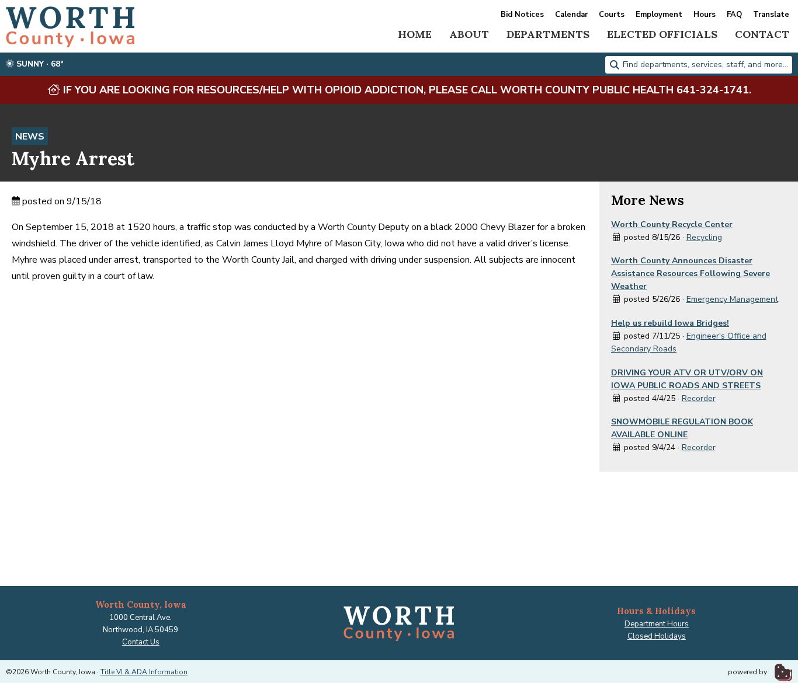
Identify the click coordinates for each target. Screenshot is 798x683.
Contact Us (140, 642)
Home (415, 34)
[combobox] (698, 65)
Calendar (571, 15)
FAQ (734, 15)
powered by (748, 672)
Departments (547, 34)
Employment (659, 15)
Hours (704, 15)
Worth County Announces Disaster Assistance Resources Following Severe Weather (690, 273)
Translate (771, 15)
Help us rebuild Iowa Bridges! (670, 323)
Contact (762, 34)
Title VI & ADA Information (144, 672)
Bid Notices (522, 15)
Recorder (699, 398)
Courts (611, 15)
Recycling (704, 237)
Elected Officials (662, 34)
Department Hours (656, 624)
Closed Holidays (656, 636)
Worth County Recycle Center (672, 224)
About (469, 34)
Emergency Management (732, 299)
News (29, 136)
